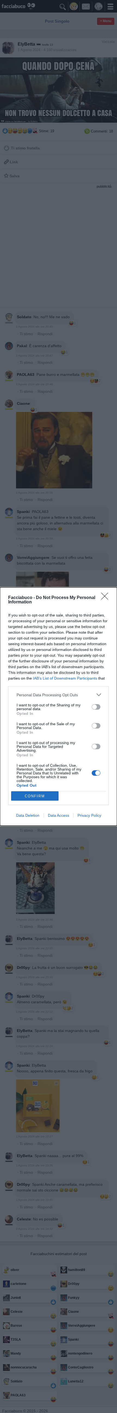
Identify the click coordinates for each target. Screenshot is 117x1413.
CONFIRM (35, 796)
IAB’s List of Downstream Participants (65, 678)
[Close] (106, 598)
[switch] (96, 707)
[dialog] (58, 706)
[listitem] (58, 695)
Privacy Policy (89, 815)
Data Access (58, 815)
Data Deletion (27, 815)
